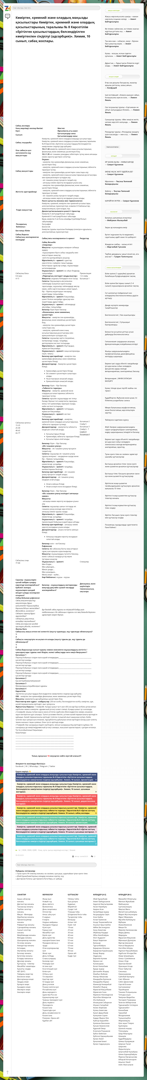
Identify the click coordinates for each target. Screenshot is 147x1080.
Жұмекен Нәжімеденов (103, 995)
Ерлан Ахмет (98, 1039)
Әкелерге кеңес (24, 989)
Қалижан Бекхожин (101, 1023)
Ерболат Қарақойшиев (103, 1036)
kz (20, 850)
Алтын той (72, 922)
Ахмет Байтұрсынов (101, 901)
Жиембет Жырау (100, 987)
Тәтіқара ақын (124, 995)
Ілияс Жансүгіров (125, 1064)
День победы (48, 956)
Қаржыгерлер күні (50, 997)
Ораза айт (72, 953)
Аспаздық (21, 948)
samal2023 (84, 856)
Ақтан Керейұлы (100, 907)
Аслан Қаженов (99, 919)
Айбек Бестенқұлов (101, 927)
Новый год (47, 901)
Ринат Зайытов (124, 969)
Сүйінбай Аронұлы (126, 976)
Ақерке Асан (98, 909)
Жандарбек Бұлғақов (102, 979)
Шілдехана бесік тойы (77, 914)
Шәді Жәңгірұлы (125, 1033)
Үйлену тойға (73, 899)
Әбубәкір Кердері (100, 932)
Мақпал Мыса (124, 909)
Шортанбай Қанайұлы (128, 1052)
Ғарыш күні (47, 930)
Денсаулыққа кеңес (25, 979)
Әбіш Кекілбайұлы (101, 935)
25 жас (70, 930)
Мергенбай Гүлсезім (116, 247)
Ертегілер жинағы (24, 956)
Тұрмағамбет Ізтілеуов (128, 1005)
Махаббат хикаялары (26, 966)
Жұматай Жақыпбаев (102, 989)
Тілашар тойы (74, 912)
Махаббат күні (49, 932)
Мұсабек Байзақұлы (126, 919)
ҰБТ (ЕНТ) (21, 971)
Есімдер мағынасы (25, 958)
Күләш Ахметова (100, 1010)
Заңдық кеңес (23, 982)
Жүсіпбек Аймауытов (102, 997)
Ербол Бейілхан (100, 1033)
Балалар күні (48, 961)
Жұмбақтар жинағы (25, 917)
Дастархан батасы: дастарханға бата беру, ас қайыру (39, 879)
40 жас (70, 935)
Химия (72, 850)
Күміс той (72, 925)
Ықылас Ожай (124, 1062)
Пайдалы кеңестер (25, 974)
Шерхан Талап (124, 1044)
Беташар (71, 919)
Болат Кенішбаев (100, 966)
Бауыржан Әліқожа (101, 948)
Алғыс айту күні (49, 914)
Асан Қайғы (98, 917)
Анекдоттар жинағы (25, 945)
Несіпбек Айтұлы (125, 948)
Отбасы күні (48, 974)
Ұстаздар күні (48, 982)
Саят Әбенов (123, 979)
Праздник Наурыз (50, 925)
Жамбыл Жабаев (100, 974)
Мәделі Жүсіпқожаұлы (127, 914)
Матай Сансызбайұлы (127, 912)
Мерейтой (72, 907)
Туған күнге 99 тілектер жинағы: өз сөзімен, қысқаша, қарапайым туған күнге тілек (52, 873)
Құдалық (71, 904)
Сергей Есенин (124, 984)
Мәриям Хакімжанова (127, 930)
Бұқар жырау (98, 969)
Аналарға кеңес (24, 992)
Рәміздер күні (48, 963)
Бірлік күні (47, 935)
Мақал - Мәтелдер (24, 914)
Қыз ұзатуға (73, 901)
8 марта (46, 919)
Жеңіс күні (47, 953)
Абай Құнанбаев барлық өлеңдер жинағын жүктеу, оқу (40, 876)
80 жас (70, 951)
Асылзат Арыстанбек (102, 925)
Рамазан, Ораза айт (51, 1018)
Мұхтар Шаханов (125, 943)
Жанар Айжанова (100, 976)
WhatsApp (33, 766)
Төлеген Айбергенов (127, 1002)
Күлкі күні (47, 927)
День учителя (48, 984)
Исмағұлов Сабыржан (102, 1002)
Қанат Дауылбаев (100, 1013)
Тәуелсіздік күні (49, 1010)
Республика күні (49, 989)
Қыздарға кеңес (24, 987)
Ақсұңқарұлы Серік (101, 914)
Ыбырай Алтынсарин (127, 1059)
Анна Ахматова (99, 930)
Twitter (52, 766)
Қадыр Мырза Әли (101, 1018)
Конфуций (112, 88)
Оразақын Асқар (125, 966)
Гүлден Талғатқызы (123, 256)
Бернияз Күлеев (100, 958)
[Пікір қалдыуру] (7, 16)
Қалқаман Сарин (100, 1015)
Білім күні (47, 971)
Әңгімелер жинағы (25, 951)
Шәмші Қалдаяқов (126, 1041)
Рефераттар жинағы (25, 925)
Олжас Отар (123, 961)
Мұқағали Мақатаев (126, 938)
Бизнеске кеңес (23, 976)
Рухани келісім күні (51, 987)
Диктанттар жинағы (25, 904)
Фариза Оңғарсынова (127, 1057)
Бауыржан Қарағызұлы (103, 951)
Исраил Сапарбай (100, 1005)
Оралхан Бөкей (125, 963)
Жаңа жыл (47, 899)
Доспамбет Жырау (101, 971)
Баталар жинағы (24, 953)
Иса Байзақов (99, 1000)
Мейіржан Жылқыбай (117, 220)
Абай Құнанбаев (100, 899)
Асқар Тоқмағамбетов (102, 922)
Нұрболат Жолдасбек (127, 953)
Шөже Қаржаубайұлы (127, 1054)
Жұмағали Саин (100, 992)
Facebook (20, 766)
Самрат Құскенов (115, 164)
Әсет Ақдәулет (99, 938)
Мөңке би (122, 927)
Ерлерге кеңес (23, 984)
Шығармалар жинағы (26, 940)
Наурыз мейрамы (50, 922)
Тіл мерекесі (48, 976)
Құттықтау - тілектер (25, 963)
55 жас (70, 940)
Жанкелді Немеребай (102, 984)
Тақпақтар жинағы (25, 907)
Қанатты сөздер (24, 969)
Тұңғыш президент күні (52, 1000)
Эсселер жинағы (24, 943)
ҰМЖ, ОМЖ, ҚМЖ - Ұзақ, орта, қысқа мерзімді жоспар (45, 850)
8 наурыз (46, 917)
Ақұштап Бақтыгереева (103, 904)
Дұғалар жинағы (24, 961)
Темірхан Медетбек (126, 997)
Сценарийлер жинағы (26, 927)
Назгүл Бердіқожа (126, 945)
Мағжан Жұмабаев (126, 901)
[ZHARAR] (7, 7)
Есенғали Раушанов (101, 1031)
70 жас (70, 948)
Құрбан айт (47, 1020)
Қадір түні (72, 956)
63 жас (70, 945)
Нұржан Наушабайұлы (128, 951)
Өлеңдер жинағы (24, 938)
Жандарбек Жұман (101, 982)
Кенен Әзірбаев (100, 1008)
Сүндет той (72, 909)
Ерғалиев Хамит (100, 1041)
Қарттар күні (48, 979)
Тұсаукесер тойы (75, 917)
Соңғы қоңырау (49, 958)
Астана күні (47, 966)
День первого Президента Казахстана (48, 1005)
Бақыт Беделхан (100, 940)
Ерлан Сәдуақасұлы (101, 1044)
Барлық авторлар (112, 147)
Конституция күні (50, 969)
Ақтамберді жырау (101, 912)
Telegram (44, 766)
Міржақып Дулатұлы (127, 940)
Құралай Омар (99, 1028)
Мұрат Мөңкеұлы (125, 917)
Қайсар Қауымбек (101, 1020)
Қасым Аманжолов (101, 1026)
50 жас (70, 938)
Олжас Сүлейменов (126, 958)
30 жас (70, 932)
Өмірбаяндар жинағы (26, 935)
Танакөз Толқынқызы (127, 992)
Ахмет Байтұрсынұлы (126, 56)
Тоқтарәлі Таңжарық (127, 1000)
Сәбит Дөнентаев (125, 982)
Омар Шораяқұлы (126, 956)
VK (26, 766)
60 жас (70, 943)
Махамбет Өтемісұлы (127, 899)
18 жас (70, 927)
